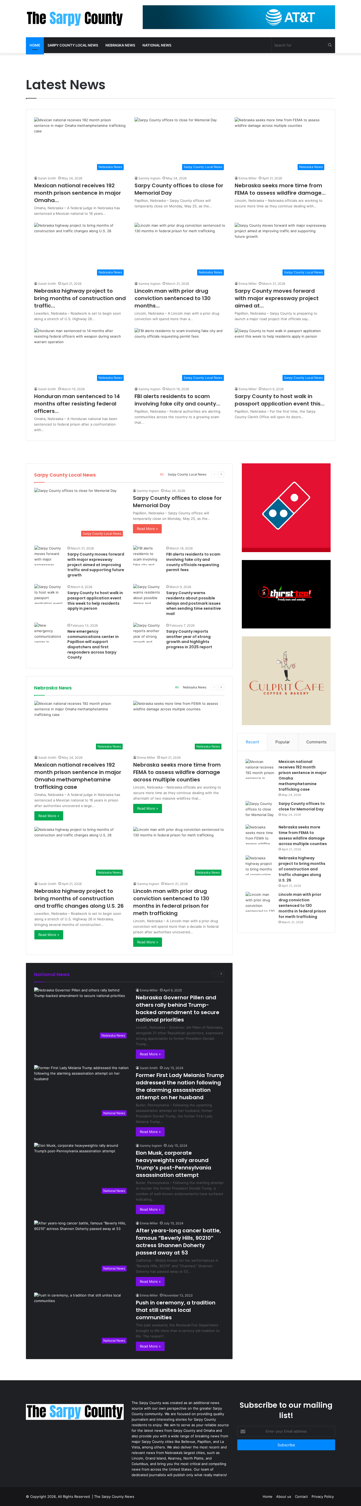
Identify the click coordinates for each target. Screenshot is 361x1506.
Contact (301, 1496)
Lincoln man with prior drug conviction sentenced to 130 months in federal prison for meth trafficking (171, 902)
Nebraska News (120, 45)
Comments (316, 741)
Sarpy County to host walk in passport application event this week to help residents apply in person (95, 600)
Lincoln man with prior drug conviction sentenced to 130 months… (173, 298)
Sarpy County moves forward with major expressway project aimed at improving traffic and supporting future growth (95, 564)
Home (35, 45)
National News (156, 45)
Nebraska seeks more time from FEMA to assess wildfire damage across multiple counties (177, 772)
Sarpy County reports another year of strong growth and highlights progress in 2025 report (189, 639)
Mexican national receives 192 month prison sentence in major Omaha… (77, 193)
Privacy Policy (323, 1496)
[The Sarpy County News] (75, 19)
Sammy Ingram (149, 178)
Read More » (147, 528)
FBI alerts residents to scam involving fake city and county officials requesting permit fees (193, 562)
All (162, 474)
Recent (252, 741)
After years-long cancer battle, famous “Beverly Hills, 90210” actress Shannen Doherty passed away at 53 (178, 1241)
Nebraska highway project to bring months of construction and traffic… (80, 298)
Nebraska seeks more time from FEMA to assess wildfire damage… (280, 189)
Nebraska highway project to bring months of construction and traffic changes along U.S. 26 (79, 898)
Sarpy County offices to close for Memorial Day (302, 806)
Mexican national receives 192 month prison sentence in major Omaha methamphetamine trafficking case (77, 776)
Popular (282, 741)
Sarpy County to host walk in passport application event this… (280, 400)
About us (283, 1496)
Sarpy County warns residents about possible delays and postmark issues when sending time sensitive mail (193, 603)
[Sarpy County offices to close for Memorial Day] (260, 811)
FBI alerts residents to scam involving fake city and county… (177, 400)
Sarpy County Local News (73, 45)
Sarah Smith (47, 178)
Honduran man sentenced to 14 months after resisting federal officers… (77, 404)
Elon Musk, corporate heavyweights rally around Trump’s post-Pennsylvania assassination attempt (173, 1164)
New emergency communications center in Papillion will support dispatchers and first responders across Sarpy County (93, 644)
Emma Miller (248, 178)
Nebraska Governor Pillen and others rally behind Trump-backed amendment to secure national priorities (177, 1008)
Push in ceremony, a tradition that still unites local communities (175, 1310)
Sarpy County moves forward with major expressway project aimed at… (277, 298)
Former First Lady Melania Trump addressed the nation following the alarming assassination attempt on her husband (180, 1086)
